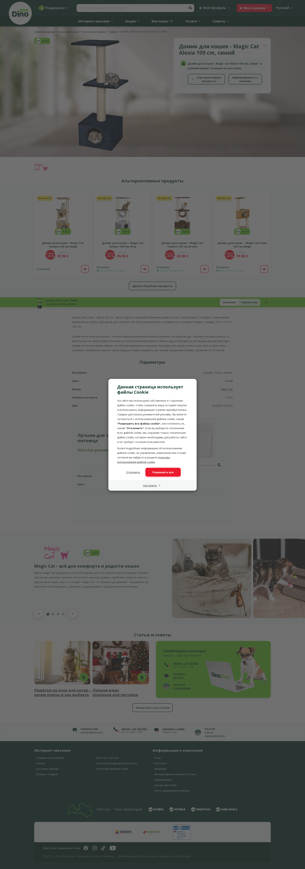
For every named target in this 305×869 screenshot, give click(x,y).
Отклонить (133, 472)
